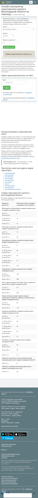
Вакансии (4, 449)
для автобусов (9, 176)
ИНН (4, 80)
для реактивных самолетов (13, 189)
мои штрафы (22, 401)
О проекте (4, 457)
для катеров (8, 182)
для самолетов (9, 187)
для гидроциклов (10, 185)
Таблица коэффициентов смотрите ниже (17, 157)
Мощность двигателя (9, 40)
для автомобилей (10, 173)
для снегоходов (9, 180)
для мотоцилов (9, 175)
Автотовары (4, 421)
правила (12, 408)
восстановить (15, 403)
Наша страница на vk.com (8, 480)
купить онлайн (18, 399)
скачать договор (16, 415)
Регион (5, 27)
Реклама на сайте (6, 446)
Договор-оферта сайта (7, 456)
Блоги (3, 419)
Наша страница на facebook (9, 483)
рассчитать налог (9, 47)
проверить (15, 401)
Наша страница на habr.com (9, 478)
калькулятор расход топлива (9, 426)
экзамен (7, 408)
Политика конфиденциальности (10, 454)
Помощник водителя (9, 2)
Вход (35, 2)
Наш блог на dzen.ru (7, 476)
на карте (22, 406)
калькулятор (10, 399)
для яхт (7, 184)
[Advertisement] (19, 116)
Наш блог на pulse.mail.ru (8, 482)
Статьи (8, 419)
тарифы (17, 422)
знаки (17, 408)
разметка (22, 408)
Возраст (5, 33)
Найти (6, 88)
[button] (31, 2)
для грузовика (9, 178)
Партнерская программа (8, 444)
